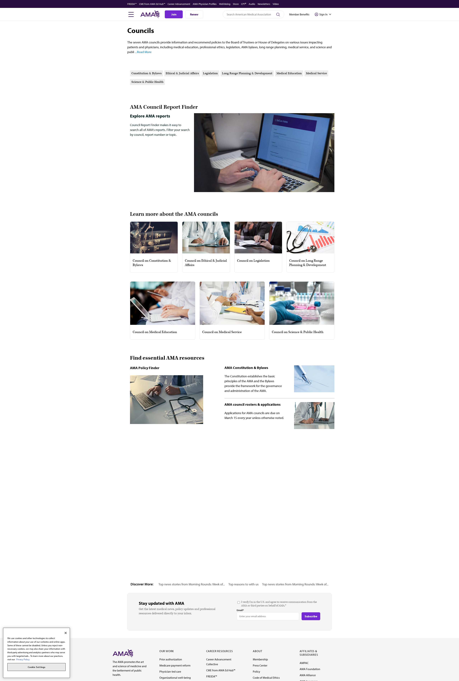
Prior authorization (170, 659)
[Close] (66, 633)
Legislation (210, 73)
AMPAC (304, 663)
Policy (256, 671)
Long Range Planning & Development (247, 73)
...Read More (143, 52)
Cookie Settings (36, 667)
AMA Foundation (310, 669)
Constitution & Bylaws (146, 73)
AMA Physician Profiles (205, 4)
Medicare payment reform (174, 665)
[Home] (123, 653)
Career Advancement (179, 4)
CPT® (243, 4)
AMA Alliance (308, 675)
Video (276, 4)
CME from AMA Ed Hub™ (152, 4)
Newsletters (264, 4)
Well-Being (224, 4)
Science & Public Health (147, 82)
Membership (260, 659)
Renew (194, 14)
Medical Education (289, 73)
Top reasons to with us (243, 584)
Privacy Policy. (23, 659)
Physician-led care (170, 671)
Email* (240, 610)
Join (173, 14)
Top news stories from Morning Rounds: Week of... (191, 584)
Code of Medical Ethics (266, 677)
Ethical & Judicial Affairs (182, 73)
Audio (252, 4)
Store (236, 4)
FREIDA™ (132, 4)
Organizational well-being (175, 677)
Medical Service (316, 73)
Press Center (260, 665)
